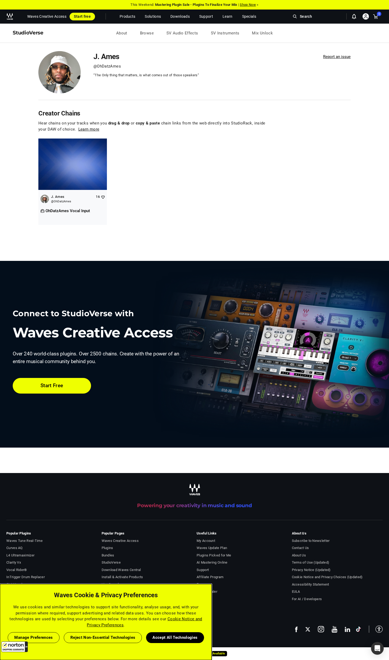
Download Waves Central (121, 570)
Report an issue (337, 56)
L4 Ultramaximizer (20, 555)
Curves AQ (14, 548)
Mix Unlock (262, 33)
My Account (206, 541)
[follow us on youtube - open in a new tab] (334, 629)
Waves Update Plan (212, 548)
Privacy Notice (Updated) (311, 570)
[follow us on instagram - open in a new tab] (321, 629)
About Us (299, 555)
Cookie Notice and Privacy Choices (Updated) (327, 577)
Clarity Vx (13, 562)
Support (203, 570)
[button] (14, 646)
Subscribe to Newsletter (311, 541)
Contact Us (300, 548)
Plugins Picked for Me (214, 555)
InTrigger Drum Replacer (25, 577)
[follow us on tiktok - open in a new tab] (358, 629)
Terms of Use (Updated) (310, 562)
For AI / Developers (307, 599)
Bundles (108, 555)
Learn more (88, 129)
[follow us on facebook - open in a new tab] (296, 629)
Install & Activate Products (122, 577)
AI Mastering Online (212, 562)
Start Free (51, 385)
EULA (296, 592)
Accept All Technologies (174, 637)
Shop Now (248, 5)
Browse (147, 33)
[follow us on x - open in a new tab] (307, 629)
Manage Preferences (33, 637)
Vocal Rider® (16, 570)
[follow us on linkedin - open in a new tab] (347, 629)
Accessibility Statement (310, 584)
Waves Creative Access (46, 16)
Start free (82, 16)
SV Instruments (225, 33)
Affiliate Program (210, 577)
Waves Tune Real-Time (24, 541)
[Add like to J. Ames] (103, 197)
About (121, 33)
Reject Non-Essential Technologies (102, 637)
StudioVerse (111, 562)
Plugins (107, 548)
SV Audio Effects (182, 33)
